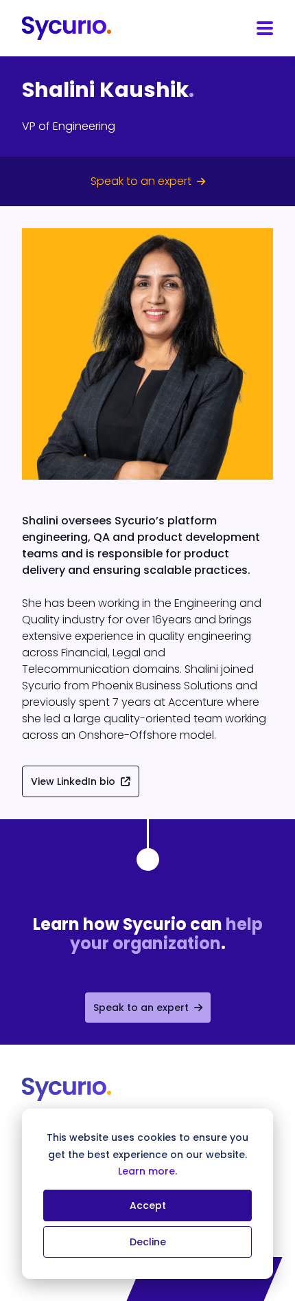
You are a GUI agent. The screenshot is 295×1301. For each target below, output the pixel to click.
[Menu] (265, 28)
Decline (148, 1242)
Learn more (146, 1171)
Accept (148, 1205)
